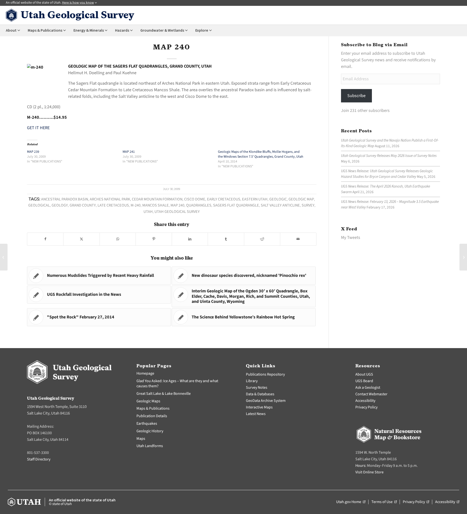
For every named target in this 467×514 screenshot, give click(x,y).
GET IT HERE (38, 128)
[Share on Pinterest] (153, 239)
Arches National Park (110, 199)
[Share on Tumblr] (226, 239)
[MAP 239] (4, 257)
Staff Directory (38, 459)
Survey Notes (256, 387)
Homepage (145, 373)
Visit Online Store (369, 472)
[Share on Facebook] (45, 239)
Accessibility (365, 400)
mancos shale (155, 205)
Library (252, 381)
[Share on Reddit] (262, 239)
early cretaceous (223, 199)
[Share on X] (81, 239)
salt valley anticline (280, 205)
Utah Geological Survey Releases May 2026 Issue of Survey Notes (389, 155)
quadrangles (198, 205)
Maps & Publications (153, 408)
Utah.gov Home (350, 502)
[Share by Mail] (298, 239)
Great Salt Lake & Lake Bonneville (163, 393)
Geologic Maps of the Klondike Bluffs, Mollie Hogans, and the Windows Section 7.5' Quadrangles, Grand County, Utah (260, 154)
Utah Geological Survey (177, 211)
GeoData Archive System (266, 400)
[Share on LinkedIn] (190, 239)
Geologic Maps (148, 401)
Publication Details (151, 416)
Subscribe (356, 96)
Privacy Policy (366, 407)
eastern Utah (255, 199)
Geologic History (149, 431)
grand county (83, 205)
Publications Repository (265, 374)
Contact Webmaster (371, 394)
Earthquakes (146, 423)
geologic (278, 199)
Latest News (256, 413)
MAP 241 (129, 151)
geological (39, 205)
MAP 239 (33, 151)
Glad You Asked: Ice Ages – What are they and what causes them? (177, 383)
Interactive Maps (259, 407)
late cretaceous (113, 205)
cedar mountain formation (157, 199)
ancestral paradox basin (64, 199)
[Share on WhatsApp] (117, 239)
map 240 (177, 205)
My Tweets (350, 237)
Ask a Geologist (367, 387)
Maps (140, 438)
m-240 (136, 205)
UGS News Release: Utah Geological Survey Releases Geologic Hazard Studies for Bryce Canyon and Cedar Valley (387, 173)
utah (148, 211)
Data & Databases (260, 394)
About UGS (364, 374)
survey (308, 205)
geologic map (301, 199)
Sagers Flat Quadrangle (236, 205)
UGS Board (364, 381)
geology (60, 205)
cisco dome (194, 199)
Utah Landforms (149, 446)
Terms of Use (384, 502)
